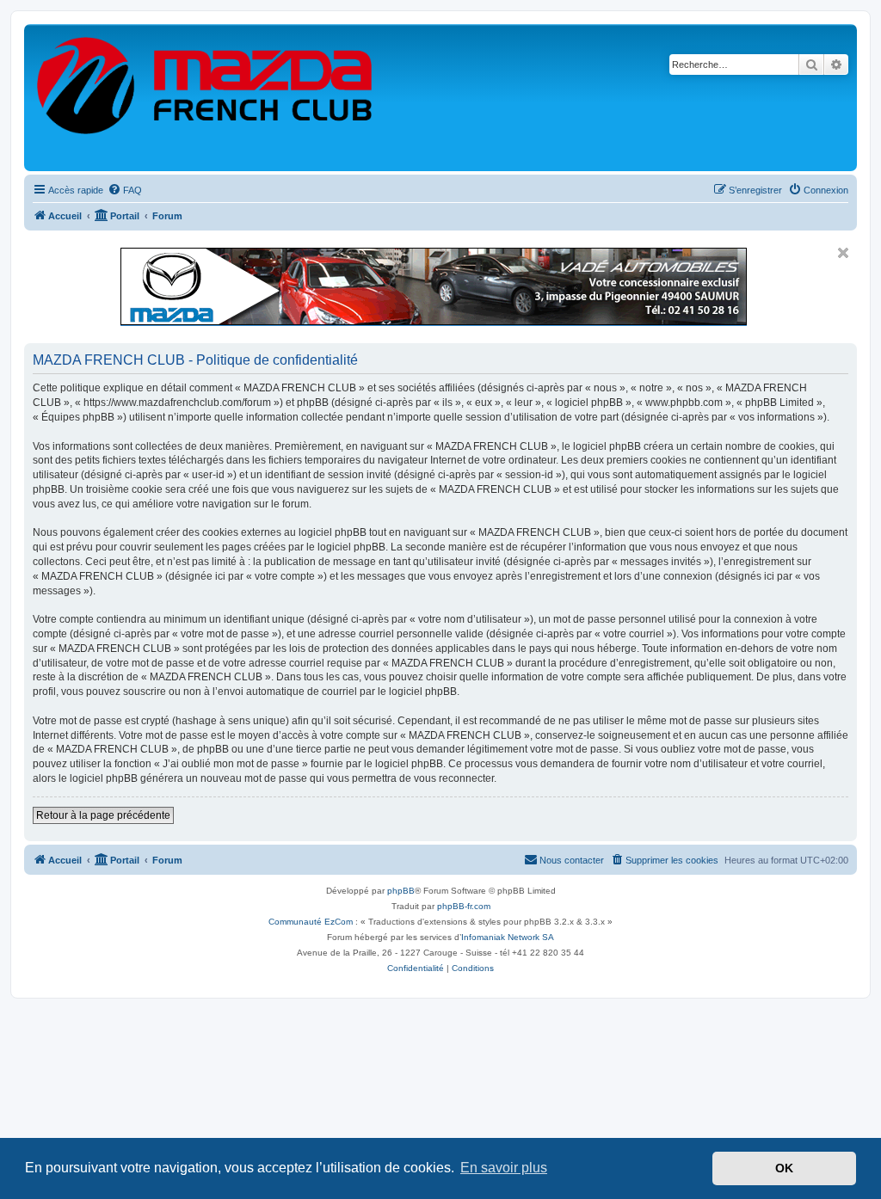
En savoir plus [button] (503, 1167)
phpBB (401, 890)
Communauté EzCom (310, 921)
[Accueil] (205, 97)
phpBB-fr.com (463, 906)
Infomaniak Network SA (507, 937)
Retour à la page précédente (103, 815)
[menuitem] (125, 190)
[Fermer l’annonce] (843, 253)
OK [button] (784, 1168)
